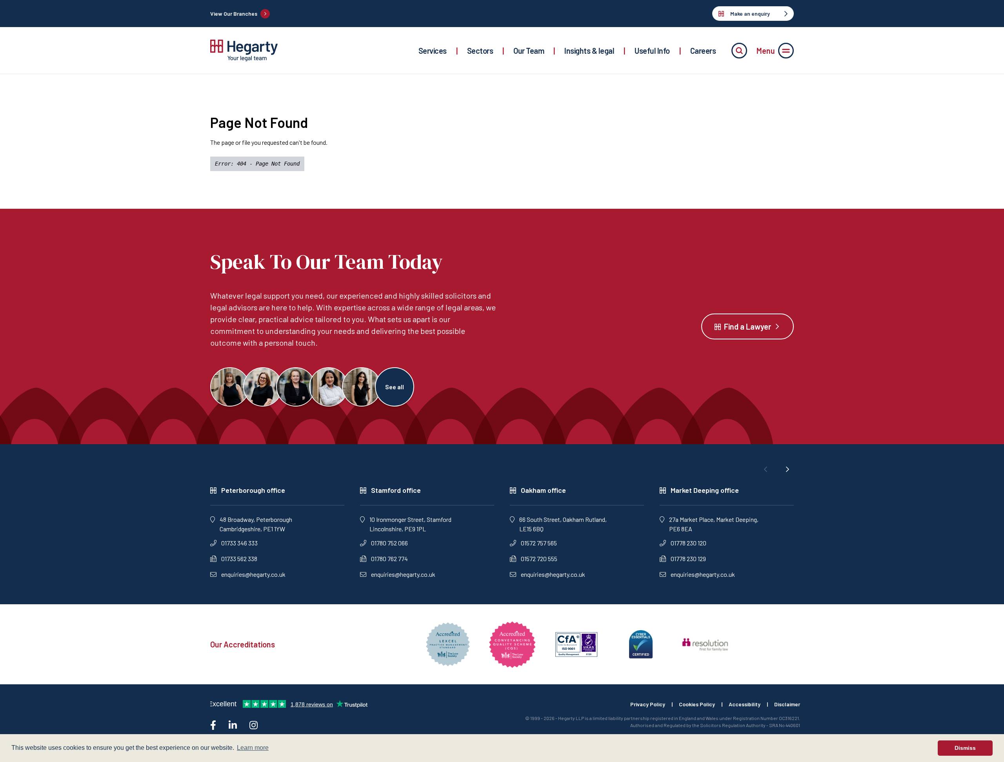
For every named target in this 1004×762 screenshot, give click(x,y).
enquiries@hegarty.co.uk (253, 574)
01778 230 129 (688, 558)
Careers (703, 50)
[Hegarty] (244, 50)
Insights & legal (589, 50)
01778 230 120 (688, 543)
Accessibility (744, 704)
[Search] (739, 50)
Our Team (528, 50)
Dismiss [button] (965, 748)
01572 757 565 (539, 543)
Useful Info (652, 50)
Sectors (480, 50)
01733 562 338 (239, 558)
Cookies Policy (697, 704)
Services (432, 50)
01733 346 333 (239, 543)
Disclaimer (787, 704)
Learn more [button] (253, 747)
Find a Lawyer (747, 326)
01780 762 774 (389, 558)
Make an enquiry (750, 13)
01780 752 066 (389, 543)
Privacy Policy (647, 704)
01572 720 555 (539, 558)
